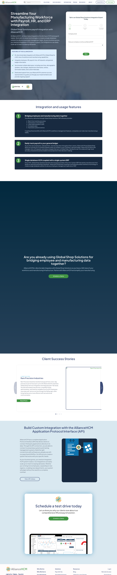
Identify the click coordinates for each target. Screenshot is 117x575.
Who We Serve (57, 2)
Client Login (110, 2)
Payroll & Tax (58, 572)
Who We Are (40, 569)
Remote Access (106, 572)
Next (86, 54)
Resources (82, 2)
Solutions (46, 2)
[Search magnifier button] (24, 2)
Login (109, 569)
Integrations (67, 2)
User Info (70, 29)
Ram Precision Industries (32, 378)
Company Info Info (101, 29)
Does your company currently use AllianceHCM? (80, 42)
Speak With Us (100, 2)
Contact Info (85, 29)
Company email (72, 33)
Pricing (75, 2)
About (90, 2)
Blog (74, 572)
